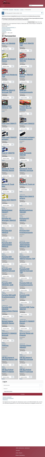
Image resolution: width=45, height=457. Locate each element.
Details (3, 50)
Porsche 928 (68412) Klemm (8, 258)
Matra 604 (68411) (9, 200)
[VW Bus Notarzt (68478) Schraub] (22, 355)
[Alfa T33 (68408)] (5, 39)
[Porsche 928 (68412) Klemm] (4, 255)
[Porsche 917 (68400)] (21, 216)
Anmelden (22, 394)
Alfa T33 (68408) (8, 43)
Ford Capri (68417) (9, 123)
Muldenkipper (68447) (7, 211)
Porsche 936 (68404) (24, 296)
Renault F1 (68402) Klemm (27, 322)
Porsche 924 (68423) (7, 231)
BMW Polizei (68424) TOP (7, 107)
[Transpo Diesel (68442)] (22, 343)
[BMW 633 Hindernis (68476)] (23, 55)
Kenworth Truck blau (8, 185)
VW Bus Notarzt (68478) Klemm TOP (10, 358)
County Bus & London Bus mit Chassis (26, 108)
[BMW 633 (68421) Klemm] (5, 55)
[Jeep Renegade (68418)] (23, 149)
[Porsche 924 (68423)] (4, 228)
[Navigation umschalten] (3, 6)
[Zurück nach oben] (43, 455)
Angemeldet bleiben (8, 391)
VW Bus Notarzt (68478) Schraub (26, 358)
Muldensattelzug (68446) (26, 211)
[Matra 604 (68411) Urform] (22, 194)
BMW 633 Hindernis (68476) (27, 60)
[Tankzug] (4, 343)
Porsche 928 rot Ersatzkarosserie (26, 284)
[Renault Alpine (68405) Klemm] (4, 319)
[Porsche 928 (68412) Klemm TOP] (21, 255)
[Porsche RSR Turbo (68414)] (21, 305)
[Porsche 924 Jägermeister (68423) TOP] (22, 241)
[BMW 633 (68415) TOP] (23, 39)
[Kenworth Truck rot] (22, 180)
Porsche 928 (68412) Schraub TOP (26, 271)
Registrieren (5, 399)
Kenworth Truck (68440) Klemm (8, 169)
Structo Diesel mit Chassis (26, 334)
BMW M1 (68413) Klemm (26, 76)
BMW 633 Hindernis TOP (9, 76)
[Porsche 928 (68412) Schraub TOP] (22, 267)
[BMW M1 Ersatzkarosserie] (23, 86)
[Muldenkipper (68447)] (4, 208)
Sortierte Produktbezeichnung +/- (9, 27)
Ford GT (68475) (8, 153)
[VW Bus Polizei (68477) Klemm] (4, 368)
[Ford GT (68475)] (5, 149)
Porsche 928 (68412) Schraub (8, 270)
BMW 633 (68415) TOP (27, 44)
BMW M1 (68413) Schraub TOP (8, 91)
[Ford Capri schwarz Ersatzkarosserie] (23, 133)
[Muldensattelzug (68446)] (22, 208)
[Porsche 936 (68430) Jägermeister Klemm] (5, 305)
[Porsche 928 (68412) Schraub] (5, 267)
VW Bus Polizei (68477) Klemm (8, 371)
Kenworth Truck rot (27, 184)
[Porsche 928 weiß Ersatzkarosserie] (4, 293)
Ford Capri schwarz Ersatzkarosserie (27, 138)
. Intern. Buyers (18, 452)
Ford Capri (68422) (27, 123)
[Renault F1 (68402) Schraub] (5, 331)
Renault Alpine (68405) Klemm (8, 322)
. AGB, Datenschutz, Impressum (22, 448)
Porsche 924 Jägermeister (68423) (7, 245)
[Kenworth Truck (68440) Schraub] (22, 165)
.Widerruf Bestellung (20, 455)
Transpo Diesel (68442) (25, 346)
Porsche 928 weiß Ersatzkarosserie (9, 296)
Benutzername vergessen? (8, 398)
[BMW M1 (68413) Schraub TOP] (5, 86)
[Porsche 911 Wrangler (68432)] (4, 216)
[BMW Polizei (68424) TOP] (5, 102)
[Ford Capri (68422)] (23, 120)
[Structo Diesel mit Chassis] (25, 331)
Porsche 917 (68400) (24, 219)
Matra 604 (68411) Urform (27, 197)
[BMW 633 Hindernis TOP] (5, 71)
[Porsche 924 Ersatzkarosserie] (22, 228)
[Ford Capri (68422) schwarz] (5, 133)
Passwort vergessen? (7, 397)
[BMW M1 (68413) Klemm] (23, 71)
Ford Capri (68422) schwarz (9, 138)
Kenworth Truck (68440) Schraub (26, 169)
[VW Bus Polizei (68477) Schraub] (22, 368)
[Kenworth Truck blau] (5, 180)
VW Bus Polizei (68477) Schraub (26, 371)
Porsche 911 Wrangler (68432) (9, 219)
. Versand (17, 450)
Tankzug (5, 345)
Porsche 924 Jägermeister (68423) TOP (25, 245)
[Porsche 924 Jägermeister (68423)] (4, 241)
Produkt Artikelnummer (6, 30)
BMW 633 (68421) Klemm (9, 60)
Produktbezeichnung (6, 28)
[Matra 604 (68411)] (5, 196)
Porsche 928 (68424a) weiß (7, 284)
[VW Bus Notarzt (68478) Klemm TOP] (5, 355)
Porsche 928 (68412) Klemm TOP (27, 258)
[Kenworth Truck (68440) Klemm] (5, 165)
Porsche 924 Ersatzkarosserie (26, 231)
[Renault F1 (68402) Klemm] (23, 319)
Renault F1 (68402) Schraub (9, 334)
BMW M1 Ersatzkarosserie (26, 91)
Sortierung (4, 31)
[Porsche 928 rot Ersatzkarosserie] (21, 281)
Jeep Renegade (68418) (25, 154)
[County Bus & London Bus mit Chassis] (25, 102)
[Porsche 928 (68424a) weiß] (4, 281)
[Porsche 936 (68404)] (22, 293)
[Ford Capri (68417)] (5, 120)
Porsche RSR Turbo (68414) (27, 308)
